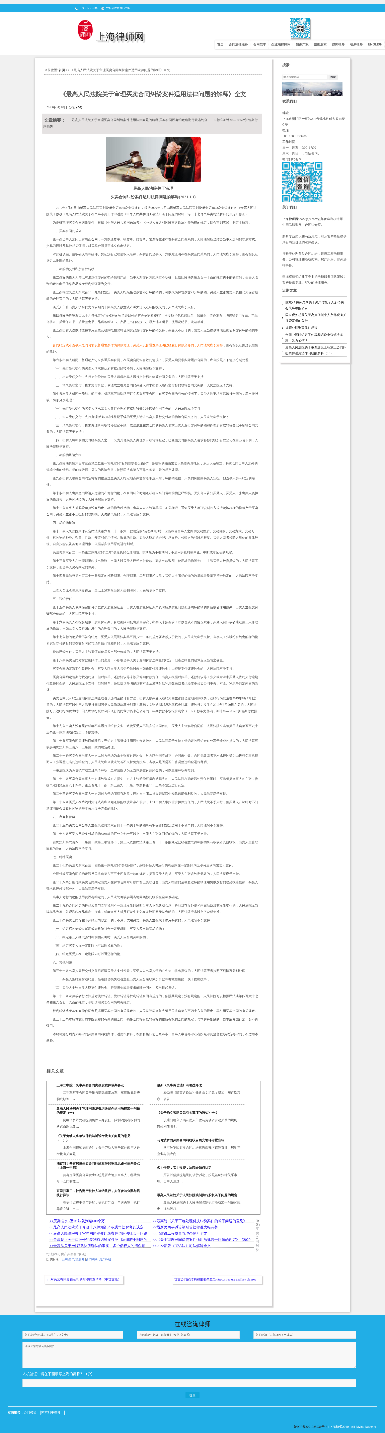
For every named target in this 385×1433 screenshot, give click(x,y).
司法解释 (52, 1254)
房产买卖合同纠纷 (73, 1254)
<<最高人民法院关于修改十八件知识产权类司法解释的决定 (96, 1227)
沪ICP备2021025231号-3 (311, 1426)
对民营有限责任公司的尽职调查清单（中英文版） (84, 1279)
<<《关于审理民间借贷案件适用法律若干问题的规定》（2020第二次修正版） (201, 1240)
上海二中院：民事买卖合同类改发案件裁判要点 (90, 1085)
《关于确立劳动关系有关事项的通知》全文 (187, 1112)
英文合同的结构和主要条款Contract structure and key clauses (217, 1279)
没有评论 (75, 107)
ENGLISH (375, 44)
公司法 (66, 1259)
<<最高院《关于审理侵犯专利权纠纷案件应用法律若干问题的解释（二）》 (98, 1240)
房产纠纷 (105, 1259)
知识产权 (302, 44)
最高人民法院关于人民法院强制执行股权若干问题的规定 (197, 1195)
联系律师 (356, 44)
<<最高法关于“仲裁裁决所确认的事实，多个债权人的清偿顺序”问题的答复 (97, 1246)
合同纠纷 (92, 1259)
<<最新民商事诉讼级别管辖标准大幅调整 (185, 1227)
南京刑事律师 (51, 1412)
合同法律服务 (238, 44)
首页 (220, 44)
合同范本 (259, 44)
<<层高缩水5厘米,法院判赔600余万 (77, 1221)
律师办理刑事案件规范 (301, 327)
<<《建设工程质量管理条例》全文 (180, 1233)
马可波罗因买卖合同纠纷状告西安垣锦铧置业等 (190, 1140)
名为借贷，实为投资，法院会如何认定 (184, 1167)
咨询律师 (338, 44)
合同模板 (30, 1412)
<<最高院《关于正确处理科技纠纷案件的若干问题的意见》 (200, 1221)
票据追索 (320, 44)
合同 (94, 239)
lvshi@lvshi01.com (117, 7)
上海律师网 (120, 36)
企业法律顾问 (281, 44)
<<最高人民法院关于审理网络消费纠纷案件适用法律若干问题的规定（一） (98, 1233)
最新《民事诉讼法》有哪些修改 (179, 1085)
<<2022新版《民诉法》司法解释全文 (182, 1246)
